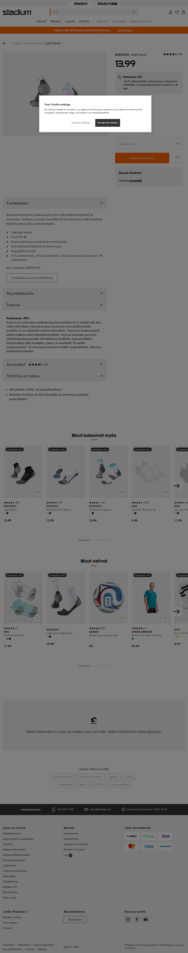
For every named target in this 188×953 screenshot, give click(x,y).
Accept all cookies (107, 122)
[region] (95, 113)
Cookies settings (81, 122)
